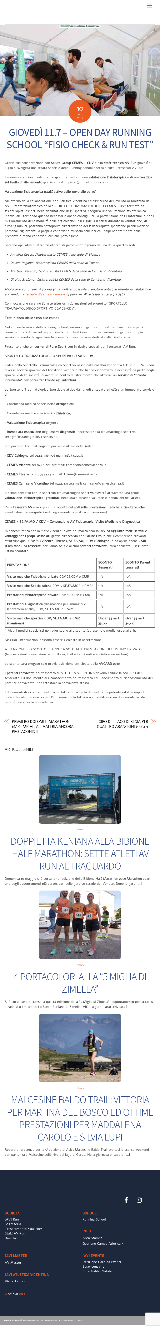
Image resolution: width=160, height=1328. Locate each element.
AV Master (13, 1262)
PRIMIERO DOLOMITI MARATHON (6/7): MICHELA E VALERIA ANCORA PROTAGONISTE (43, 726)
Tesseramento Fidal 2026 (23, 1229)
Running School (94, 1219)
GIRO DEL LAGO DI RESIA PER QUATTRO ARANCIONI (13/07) (122, 724)
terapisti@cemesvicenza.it (45, 294)
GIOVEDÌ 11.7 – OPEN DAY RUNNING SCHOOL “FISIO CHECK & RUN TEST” (80, 138)
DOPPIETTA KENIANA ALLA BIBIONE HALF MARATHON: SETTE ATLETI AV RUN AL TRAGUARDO (79, 853)
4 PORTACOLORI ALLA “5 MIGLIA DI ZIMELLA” (80, 983)
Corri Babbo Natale (97, 1271)
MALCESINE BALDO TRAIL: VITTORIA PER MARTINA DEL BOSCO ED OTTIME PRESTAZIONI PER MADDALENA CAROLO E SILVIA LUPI (80, 1118)
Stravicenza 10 (93, 1266)
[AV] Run (12, 1219)
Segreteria (13, 1224)
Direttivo (12, 1238)
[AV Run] (29, 20)
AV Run (13, 1294)
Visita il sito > (15, 1281)
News (80, 829)
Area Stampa (92, 1238)
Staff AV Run (15, 1233)
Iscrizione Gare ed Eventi (101, 1262)
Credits (80, 1320)
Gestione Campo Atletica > (102, 1243)
